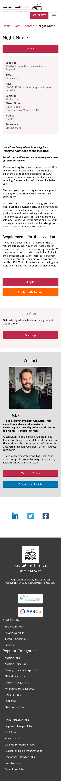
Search (29, 26)
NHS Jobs (10, 732)
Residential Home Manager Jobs (23, 750)
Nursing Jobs (12, 657)
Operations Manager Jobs (20, 756)
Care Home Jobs (14, 769)
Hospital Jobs (13, 694)
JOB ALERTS (39, 15)
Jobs (18, 26)
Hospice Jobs (12, 738)
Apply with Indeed (30, 292)
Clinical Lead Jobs (15, 676)
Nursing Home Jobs (16, 663)
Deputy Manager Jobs (17, 682)
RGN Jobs (10, 701)
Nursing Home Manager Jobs (22, 670)
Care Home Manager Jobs (20, 744)
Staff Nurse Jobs (14, 707)
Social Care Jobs (14, 626)
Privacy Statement (15, 632)
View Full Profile (30, 473)
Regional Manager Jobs (18, 726)
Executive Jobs (13, 763)
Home (6, 26)
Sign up (30, 335)
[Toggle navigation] (53, 15)
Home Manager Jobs (17, 719)
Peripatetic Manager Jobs (19, 688)
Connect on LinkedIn (30, 484)
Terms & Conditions (16, 638)
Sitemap (9, 645)
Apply (30, 48)
